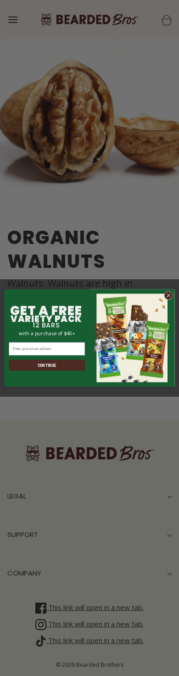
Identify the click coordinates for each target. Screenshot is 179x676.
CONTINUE (47, 365)
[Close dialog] (168, 295)
